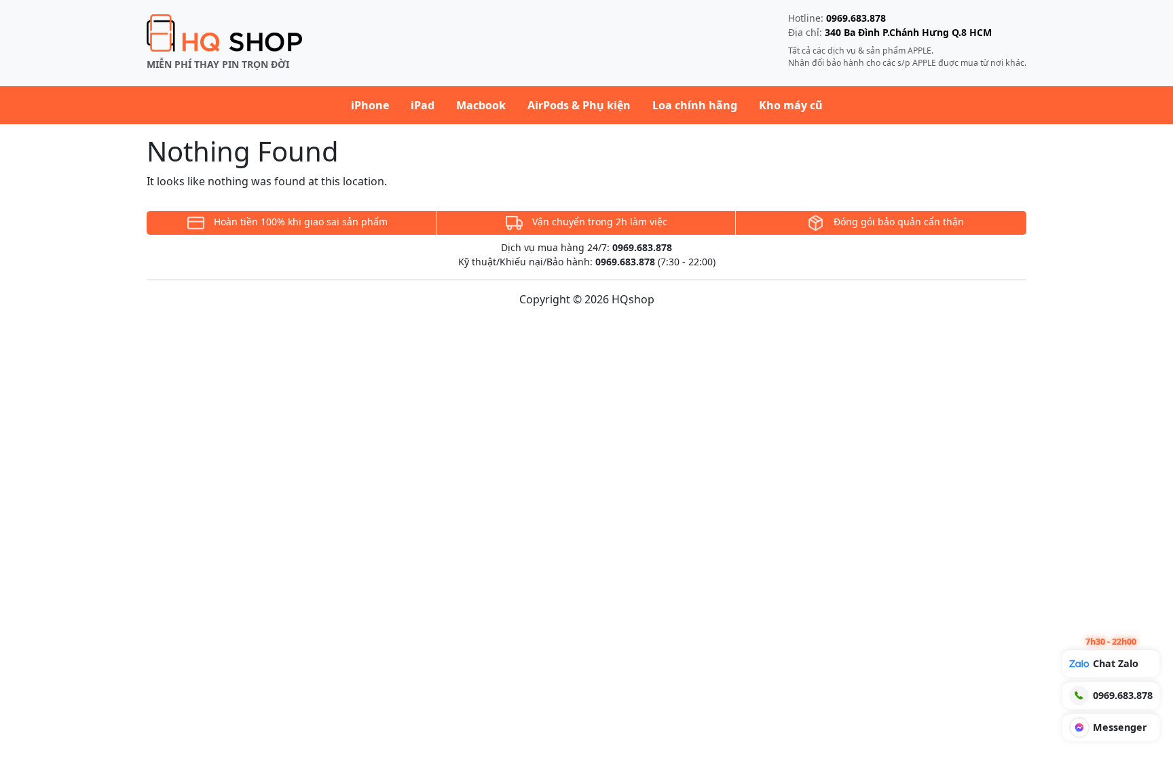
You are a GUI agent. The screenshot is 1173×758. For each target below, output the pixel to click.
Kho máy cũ (791, 105)
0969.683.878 (856, 18)
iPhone (370, 105)
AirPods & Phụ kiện (579, 105)
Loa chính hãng (694, 105)
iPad (422, 105)
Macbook (481, 105)
